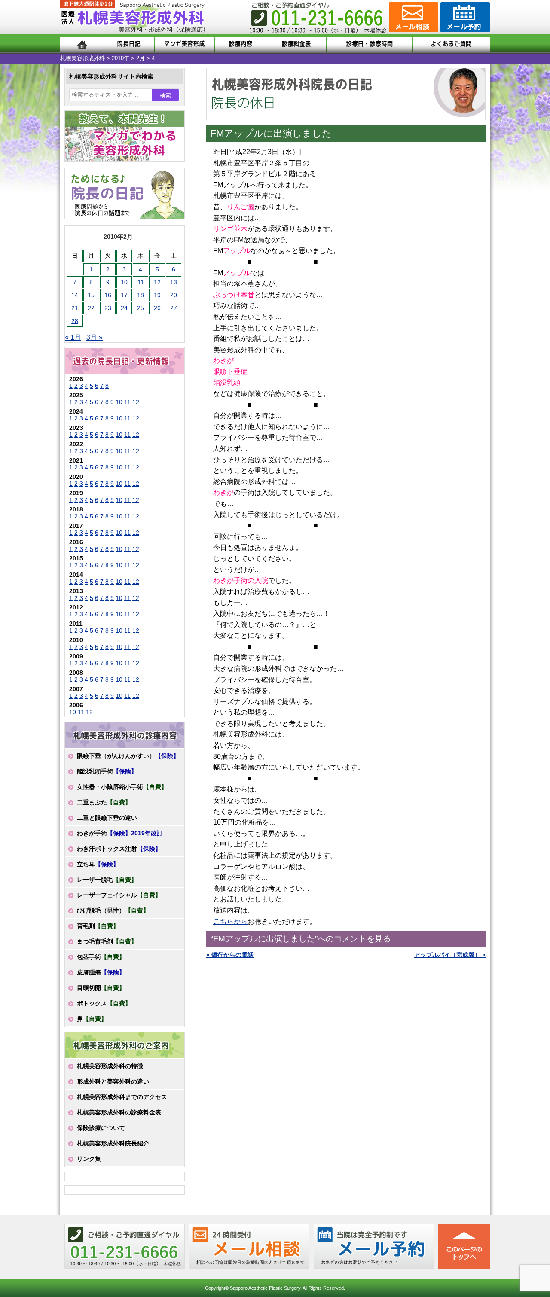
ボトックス (104, 1003)
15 (91, 295)
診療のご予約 (464, 17)
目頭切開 (101, 987)
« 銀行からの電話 (230, 954)
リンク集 (89, 1158)
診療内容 (240, 44)
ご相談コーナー (412, 17)
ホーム (81, 44)
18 (140, 295)
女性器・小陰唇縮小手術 (122, 786)
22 (91, 307)
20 (173, 295)
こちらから (230, 921)
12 (157, 282)
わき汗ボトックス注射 (119, 848)
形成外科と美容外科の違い (113, 1081)
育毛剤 (98, 926)
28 (74, 320)
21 (74, 307)
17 (124, 295)
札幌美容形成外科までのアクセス (122, 1096)
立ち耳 (98, 864)
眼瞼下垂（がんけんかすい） (128, 755)
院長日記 (128, 44)
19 (157, 295)
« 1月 (73, 337)
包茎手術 (101, 956)
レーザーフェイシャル (119, 895)
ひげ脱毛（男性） (113, 910)
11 (141, 282)
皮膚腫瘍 (101, 972)
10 (124, 282)
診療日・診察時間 (369, 44)
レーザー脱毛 (107, 879)
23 (107, 307)
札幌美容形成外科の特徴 (110, 1066)
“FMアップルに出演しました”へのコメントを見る (301, 938)
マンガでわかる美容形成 (184, 44)
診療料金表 (296, 44)
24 (124, 307)
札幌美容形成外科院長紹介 (113, 1143)
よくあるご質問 (451, 44)
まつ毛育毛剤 (107, 941)
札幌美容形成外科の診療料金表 (119, 1112)
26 (157, 307)
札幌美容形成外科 (82, 58)
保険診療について (101, 1127)
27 (173, 307)
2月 (140, 58)
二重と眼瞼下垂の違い (107, 817)
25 (140, 307)
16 (107, 295)
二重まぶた (104, 802)
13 (173, 282)
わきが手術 (120, 833)
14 (74, 295)
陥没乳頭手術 (107, 771)
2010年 (120, 58)
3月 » (94, 337)
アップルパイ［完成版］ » (450, 954)
